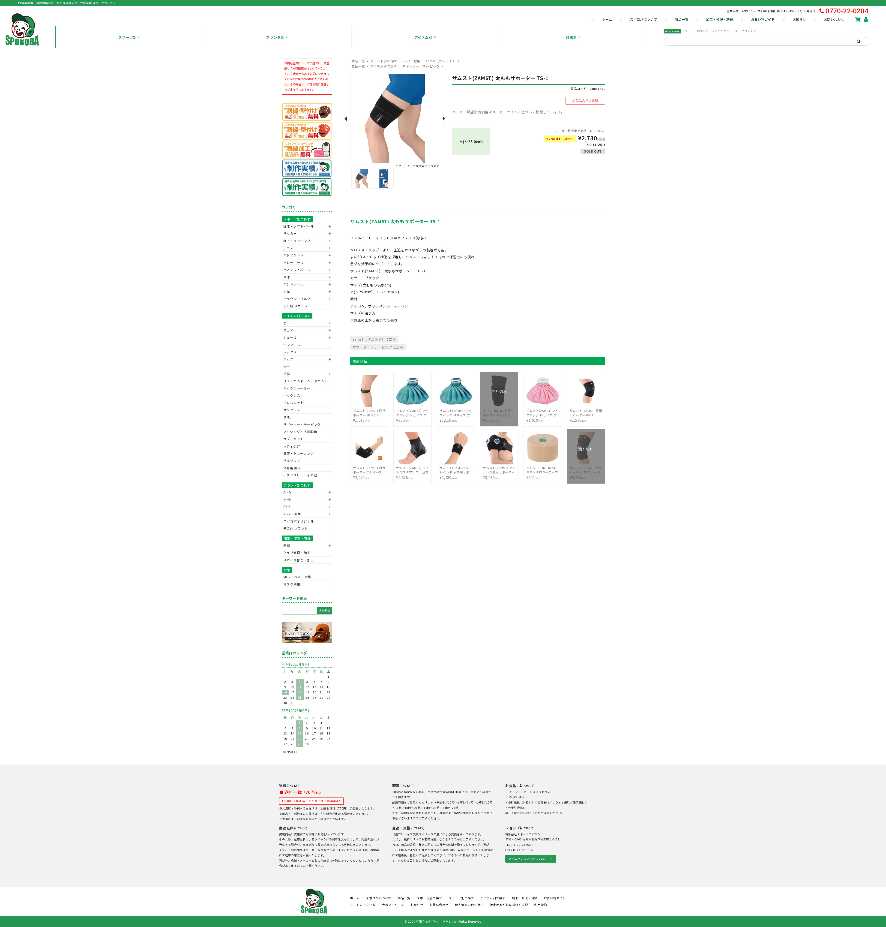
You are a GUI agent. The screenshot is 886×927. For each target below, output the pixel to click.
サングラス (291, 410)
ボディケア (291, 446)
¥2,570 (586, 415)
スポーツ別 (127, 37)
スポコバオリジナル (298, 521)
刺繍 (286, 545)
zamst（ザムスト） (441, 61)
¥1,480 (456, 473)
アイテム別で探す (383, 66)
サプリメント (293, 438)
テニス (288, 248)
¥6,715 (586, 470)
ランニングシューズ (725, 31)
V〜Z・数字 (411, 61)
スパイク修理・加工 (298, 560)
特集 (287, 570)
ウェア (288, 330)
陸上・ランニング (297, 240)
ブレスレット (293, 402)
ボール (288, 323)
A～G (287, 492)
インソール (291, 344)
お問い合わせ (834, 19)
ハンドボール (293, 284)
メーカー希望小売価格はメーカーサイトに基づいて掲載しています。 (508, 111)
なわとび (702, 31)
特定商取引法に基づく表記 (509, 905)
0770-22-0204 (847, 11)
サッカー (290, 233)
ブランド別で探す (383, 61)
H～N (287, 499)
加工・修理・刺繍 (719, 19)
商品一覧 (681, 19)
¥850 (412, 415)
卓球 (286, 277)
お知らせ (799, 19)
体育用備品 (291, 468)
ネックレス (291, 395)
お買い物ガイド (763, 19)
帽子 (286, 366)
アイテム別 (423, 37)
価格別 (571, 37)
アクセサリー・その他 (300, 475)
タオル (288, 417)
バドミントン (293, 255)
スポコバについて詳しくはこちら (531, 859)
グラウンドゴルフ (297, 298)
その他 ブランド (295, 528)
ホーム (607, 19)
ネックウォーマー (297, 388)
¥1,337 (498, 413)
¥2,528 (412, 473)
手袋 (286, 373)
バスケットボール (297, 269)
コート (688, 31)
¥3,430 (499, 473)
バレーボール (293, 262)
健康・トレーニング (298, 453)
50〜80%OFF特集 (297, 577)
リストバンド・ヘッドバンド (304, 381)
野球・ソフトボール (298, 226)
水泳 (286, 291)
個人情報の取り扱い (469, 905)
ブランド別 (275, 37)
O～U (287, 506)
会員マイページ (393, 905)
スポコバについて (643, 19)
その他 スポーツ (295, 306)
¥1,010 (369, 415)
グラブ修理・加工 (297, 552)
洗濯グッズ (291, 460)
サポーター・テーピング (421, 66)
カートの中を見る (362, 905)
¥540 (542, 473)
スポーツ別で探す (297, 219)
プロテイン (748, 31)
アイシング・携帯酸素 (300, 431)
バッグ (288, 359)
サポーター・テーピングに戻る (378, 346)
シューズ (290, 337)
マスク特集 (291, 584)
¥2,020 (369, 473)
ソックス (290, 352)
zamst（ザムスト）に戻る (374, 339)
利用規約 (540, 905)
